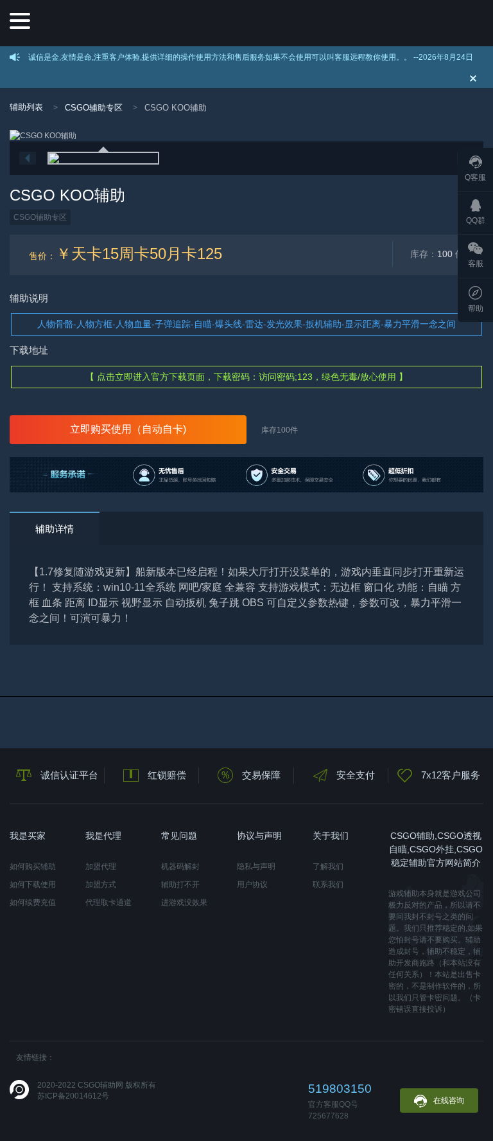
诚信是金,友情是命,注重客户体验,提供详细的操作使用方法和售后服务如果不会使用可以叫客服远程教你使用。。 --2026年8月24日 (250, 57)
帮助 (475, 308)
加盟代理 (100, 866)
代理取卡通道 (108, 902)
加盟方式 (100, 884)
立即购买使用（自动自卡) (128, 429)
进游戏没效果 (184, 902)
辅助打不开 (180, 884)
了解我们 (328, 866)
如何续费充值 (33, 902)
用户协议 (252, 884)
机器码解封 (180, 866)
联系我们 (328, 884)
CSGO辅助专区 (94, 107)
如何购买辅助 (33, 866)
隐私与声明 (256, 866)
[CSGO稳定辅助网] (257, 23)
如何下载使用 (33, 884)
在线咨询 (448, 1100)
